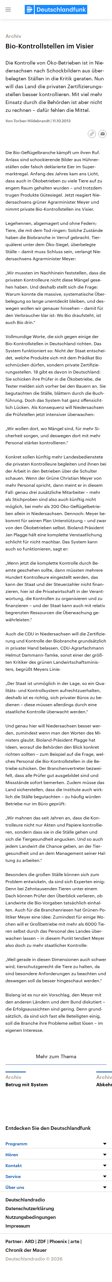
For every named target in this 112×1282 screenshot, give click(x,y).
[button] (8, 9)
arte (76, 1241)
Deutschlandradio (25, 1199)
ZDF (43, 1241)
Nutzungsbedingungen (30, 1217)
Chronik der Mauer (26, 1250)
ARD (30, 1241)
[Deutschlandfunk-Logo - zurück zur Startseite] (56, 9)
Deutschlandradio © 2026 (34, 1258)
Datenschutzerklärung (29, 1208)
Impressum (17, 1225)
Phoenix (59, 1241)
